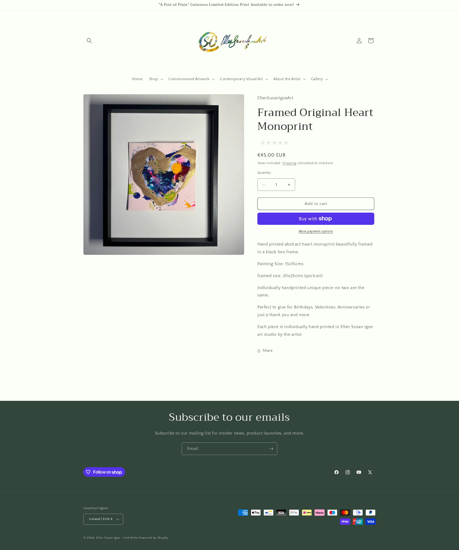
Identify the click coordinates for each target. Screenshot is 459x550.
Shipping (289, 163)
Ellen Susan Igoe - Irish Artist (117, 537)
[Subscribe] (271, 448)
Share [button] (268, 351)
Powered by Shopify (153, 537)
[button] (89, 40)
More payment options (316, 231)
